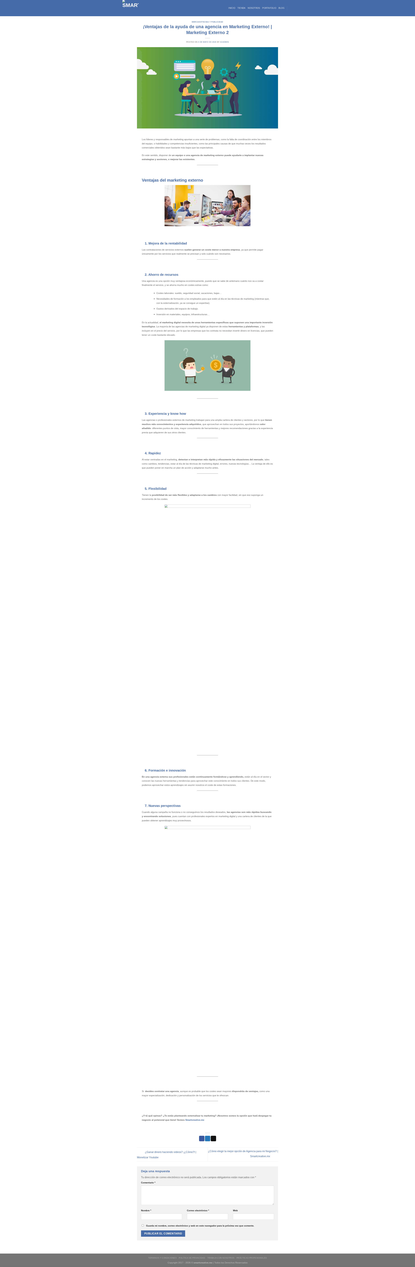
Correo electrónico (198, 1210)
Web (235, 1210)
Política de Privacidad (192, 1258)
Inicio (231, 8)
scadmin (224, 42)
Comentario (148, 1182)
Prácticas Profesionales (252, 1258)
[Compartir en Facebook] (201, 1138)
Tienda (241, 8)
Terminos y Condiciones (162, 1258)
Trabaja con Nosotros (220, 1258)
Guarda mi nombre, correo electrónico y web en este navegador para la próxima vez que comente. (200, 1225)
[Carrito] (291, 8)
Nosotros (254, 8)
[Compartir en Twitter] (207, 1138)
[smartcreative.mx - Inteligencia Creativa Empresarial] (134, 8)
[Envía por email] (213, 1138)
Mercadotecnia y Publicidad (207, 22)
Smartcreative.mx (194, 1120)
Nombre (146, 1210)
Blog (282, 8)
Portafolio (269, 8)
